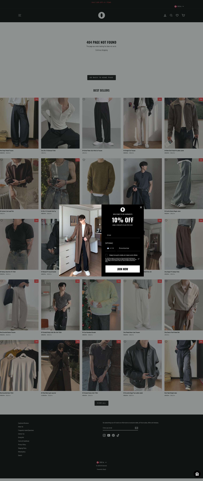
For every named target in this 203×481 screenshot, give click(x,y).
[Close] (141, 207)
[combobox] (110, 248)
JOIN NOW (122, 269)
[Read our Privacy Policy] (138, 258)
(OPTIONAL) (109, 243)
